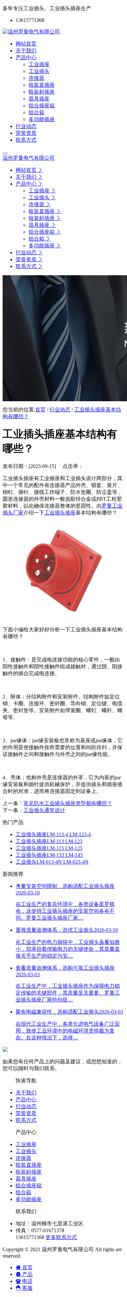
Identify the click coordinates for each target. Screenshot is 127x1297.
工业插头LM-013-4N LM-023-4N (52, 862)
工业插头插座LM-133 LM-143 (49, 855)
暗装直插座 (29, 1165)
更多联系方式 (61, 1237)
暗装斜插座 (29, 1172)
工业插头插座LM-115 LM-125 (49, 848)
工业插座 (26, 1144)
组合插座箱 (29, 1185)
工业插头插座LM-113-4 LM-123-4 (53, 834)
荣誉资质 (26, 1113)
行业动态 (59, 409)
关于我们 (26, 1092)
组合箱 (23, 1192)
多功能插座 (29, 1199)
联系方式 (26, 1120)
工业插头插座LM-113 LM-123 (49, 841)
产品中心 (26, 1099)
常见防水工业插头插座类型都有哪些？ (67, 803)
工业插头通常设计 (44, 810)
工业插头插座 (60, 512)
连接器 (23, 1158)
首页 (40, 409)
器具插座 (26, 1178)
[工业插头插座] (63, 618)
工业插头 (26, 1151)
